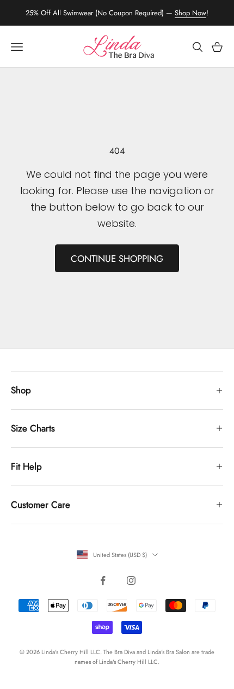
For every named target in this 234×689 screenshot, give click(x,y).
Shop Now (190, 13)
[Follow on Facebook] (102, 580)
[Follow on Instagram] (131, 580)
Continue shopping (117, 258)
